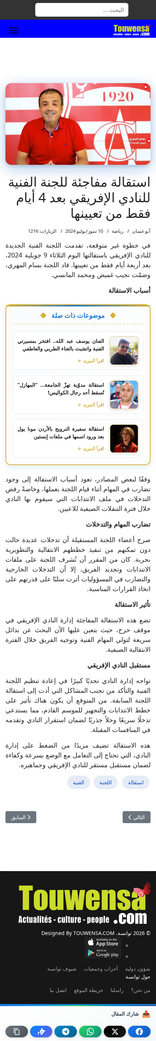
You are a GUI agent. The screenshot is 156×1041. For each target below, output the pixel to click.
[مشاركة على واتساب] (90, 1031)
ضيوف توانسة (62, 968)
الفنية (78, 782)
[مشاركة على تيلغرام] (65, 1031)
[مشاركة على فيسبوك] (139, 1031)
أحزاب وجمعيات (101, 968)
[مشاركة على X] (115, 1031)
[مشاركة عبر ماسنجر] (41, 1031)
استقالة (136, 782)
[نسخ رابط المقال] (16, 1031)
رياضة (117, 231)
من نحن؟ (141, 990)
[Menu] (13, 30)
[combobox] (81, 10)
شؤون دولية (137, 968)
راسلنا (117, 990)
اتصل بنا (58, 990)
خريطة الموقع (88, 990)
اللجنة (105, 782)
